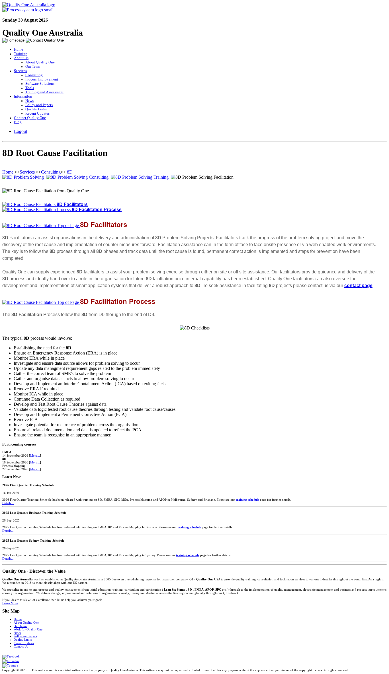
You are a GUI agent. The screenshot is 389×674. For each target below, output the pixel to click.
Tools (29, 88)
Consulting (34, 75)
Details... (8, 503)
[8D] (23, 177)
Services (20, 71)
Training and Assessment (44, 92)
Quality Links (36, 109)
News (29, 101)
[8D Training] (140, 177)
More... (35, 455)
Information (23, 96)
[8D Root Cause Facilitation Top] (41, 225)
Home (18, 49)
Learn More (10, 603)
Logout (20, 131)
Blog (18, 122)
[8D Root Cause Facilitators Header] (29, 204)
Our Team (32, 67)
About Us (21, 58)
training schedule (247, 499)
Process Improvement (41, 79)
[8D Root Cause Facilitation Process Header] (37, 209)
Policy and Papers (39, 105)
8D (70, 172)
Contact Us (21, 646)
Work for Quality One (28, 629)
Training (20, 54)
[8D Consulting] (77, 177)
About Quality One (40, 62)
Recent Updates (37, 114)
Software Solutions (39, 84)
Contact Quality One (30, 118)
